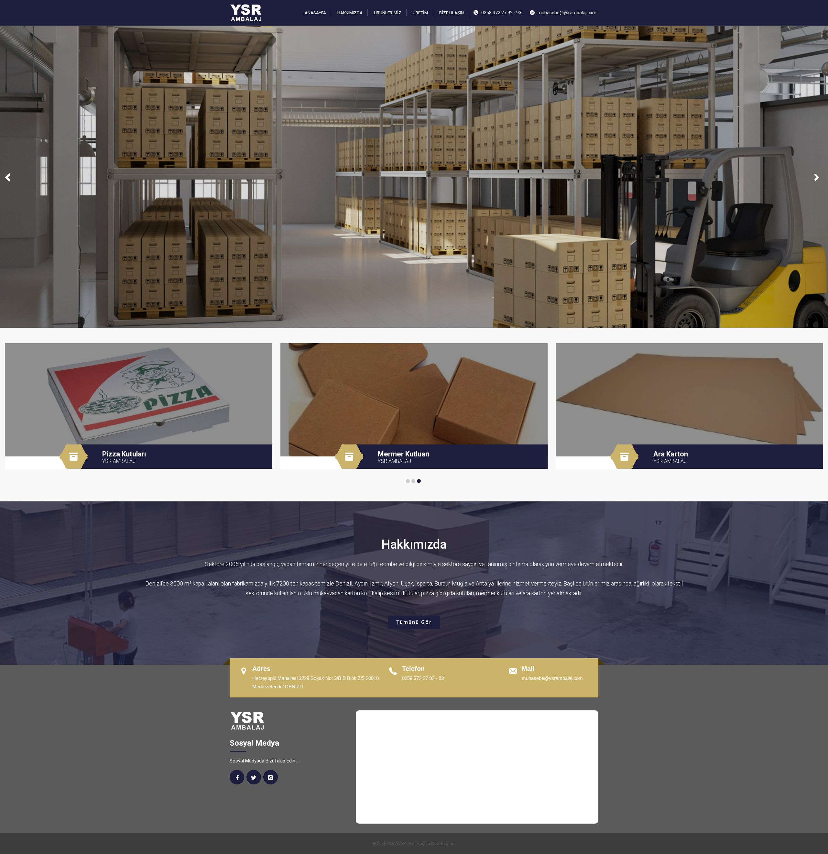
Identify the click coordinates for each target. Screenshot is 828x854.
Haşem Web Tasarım (436, 843)
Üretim (420, 12)
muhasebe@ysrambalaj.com (567, 12)
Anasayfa (315, 12)
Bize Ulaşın (451, 12)
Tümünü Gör (414, 622)
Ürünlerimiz (387, 12)
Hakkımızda (350, 12)
